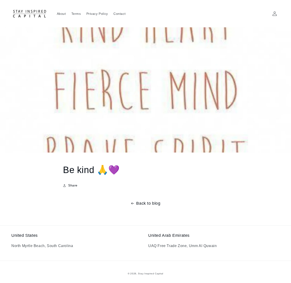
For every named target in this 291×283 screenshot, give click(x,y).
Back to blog (148, 203)
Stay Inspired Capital (150, 273)
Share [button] (73, 185)
